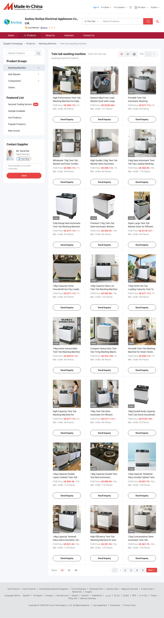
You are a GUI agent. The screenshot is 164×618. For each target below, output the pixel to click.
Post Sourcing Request (157, 21)
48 (76, 570)
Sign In (96, 7)
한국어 (117, 595)
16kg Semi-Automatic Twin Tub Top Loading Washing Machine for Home (141, 164)
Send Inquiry (67, 119)
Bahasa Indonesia (88, 598)
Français (49, 595)
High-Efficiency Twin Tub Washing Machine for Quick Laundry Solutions (103, 540)
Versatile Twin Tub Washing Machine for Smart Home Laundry (141, 352)
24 (62, 570)
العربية (108, 595)
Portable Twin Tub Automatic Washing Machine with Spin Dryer (140, 101)
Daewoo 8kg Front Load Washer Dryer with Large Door (102, 101)
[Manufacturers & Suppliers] (23, 6)
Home (11, 35)
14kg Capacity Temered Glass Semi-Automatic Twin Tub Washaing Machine (66, 540)
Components (14, 80)
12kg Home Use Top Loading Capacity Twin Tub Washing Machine (141, 289)
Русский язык (62, 595)
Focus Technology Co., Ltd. (61, 605)
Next (150, 570)
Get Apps (141, 7)
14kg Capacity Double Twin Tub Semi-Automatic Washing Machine (103, 477)
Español (26, 595)
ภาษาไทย (143, 595)
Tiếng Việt (72, 598)
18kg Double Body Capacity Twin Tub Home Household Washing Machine (141, 414)
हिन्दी (134, 595)
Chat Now (25, 159)
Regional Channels (130, 589)
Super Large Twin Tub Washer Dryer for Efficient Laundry (140, 226)
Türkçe (153, 595)
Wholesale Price (96, 589)
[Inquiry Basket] (131, 7)
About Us (50, 35)
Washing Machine (17, 67)
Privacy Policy (129, 605)
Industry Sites (112, 589)
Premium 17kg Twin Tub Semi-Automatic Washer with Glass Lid (102, 226)
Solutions (69, 35)
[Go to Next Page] (154, 54)
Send (24, 175)
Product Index (147, 589)
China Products (29, 589)
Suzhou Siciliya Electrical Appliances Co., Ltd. (51, 21)
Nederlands (97, 595)
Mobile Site (77, 591)
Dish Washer (14, 74)
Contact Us (88, 35)
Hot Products (13, 589)
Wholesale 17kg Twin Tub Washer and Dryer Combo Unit (65, 164)
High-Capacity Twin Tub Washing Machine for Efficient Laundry (64, 414)
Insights (88, 591)
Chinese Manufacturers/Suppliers (53, 589)
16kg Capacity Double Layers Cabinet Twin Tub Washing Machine (65, 477)
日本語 (126, 595)
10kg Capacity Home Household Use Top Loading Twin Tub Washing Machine (67, 289)
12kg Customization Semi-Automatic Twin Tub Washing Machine (141, 540)
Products (31, 35)
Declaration (115, 605)
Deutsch (85, 595)
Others (11, 87)
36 (69, 570)
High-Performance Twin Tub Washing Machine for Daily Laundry (67, 101)
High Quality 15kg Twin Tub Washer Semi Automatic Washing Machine (103, 164)
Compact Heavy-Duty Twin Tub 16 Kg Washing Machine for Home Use (104, 352)
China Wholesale (78, 589)
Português (37, 595)
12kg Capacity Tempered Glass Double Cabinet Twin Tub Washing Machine (141, 477)
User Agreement (100, 605)
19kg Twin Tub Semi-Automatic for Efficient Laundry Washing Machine (103, 414)
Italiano (75, 595)
